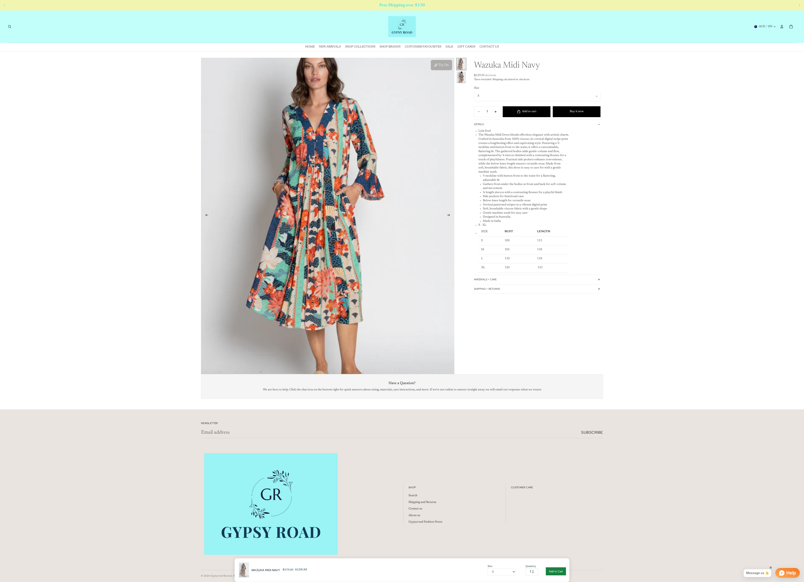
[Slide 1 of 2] (461, 64)
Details (479, 124)
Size (476, 88)
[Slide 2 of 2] (461, 77)
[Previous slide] (4, 5)
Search (412, 495)
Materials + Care (485, 279)
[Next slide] (799, 5)
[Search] (9, 26)
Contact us (415, 508)
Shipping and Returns (422, 502)
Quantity (531, 566)
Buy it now (577, 111)
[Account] (781, 26)
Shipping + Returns (487, 288)
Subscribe (592, 432)
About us (414, 515)
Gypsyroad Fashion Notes (425, 521)
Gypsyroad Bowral (221, 576)
